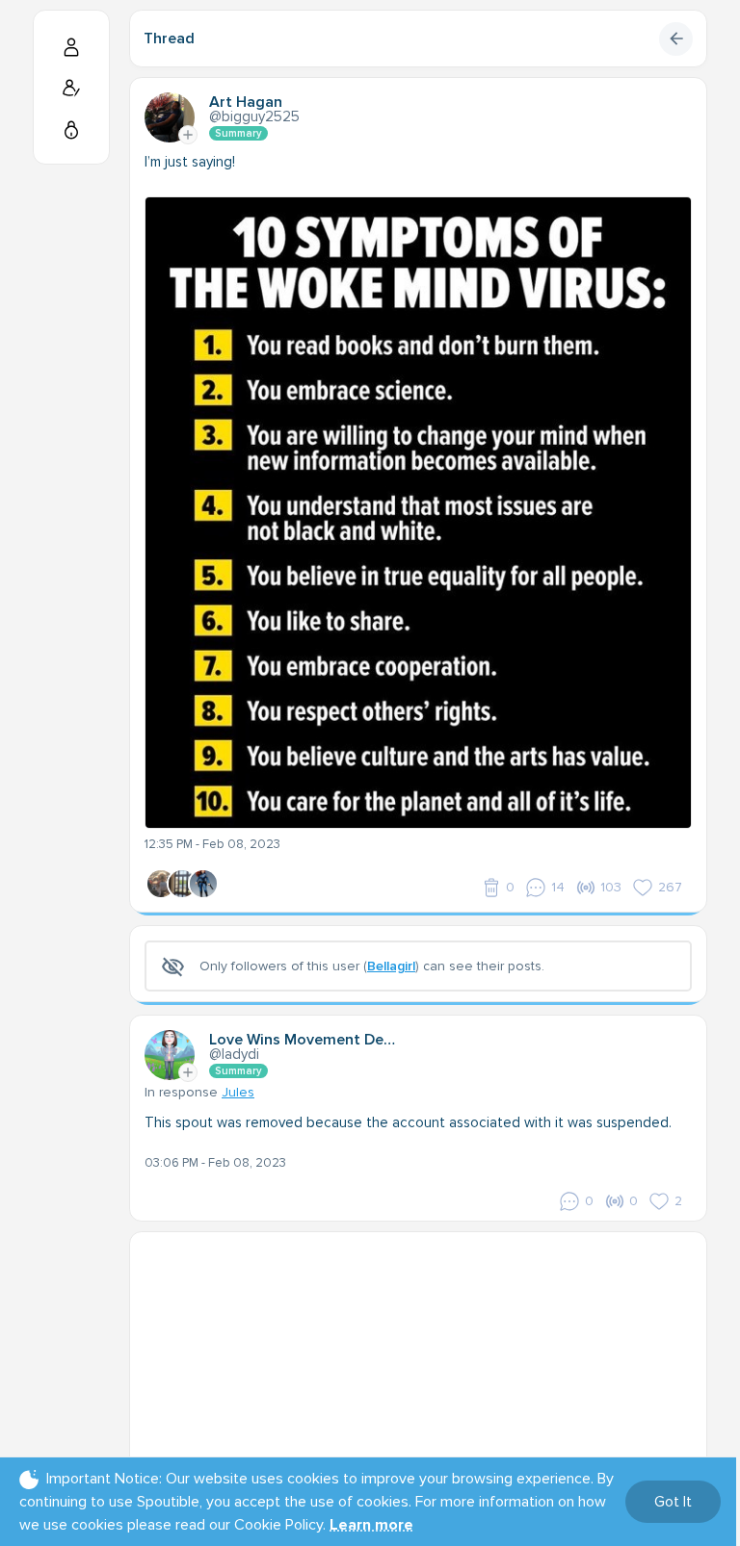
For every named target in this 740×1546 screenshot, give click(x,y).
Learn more (371, 1524)
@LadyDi (234, 1054)
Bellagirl (391, 966)
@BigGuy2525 (254, 116)
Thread (169, 38)
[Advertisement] (418, 1367)
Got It (673, 1501)
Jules (238, 1092)
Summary (238, 133)
